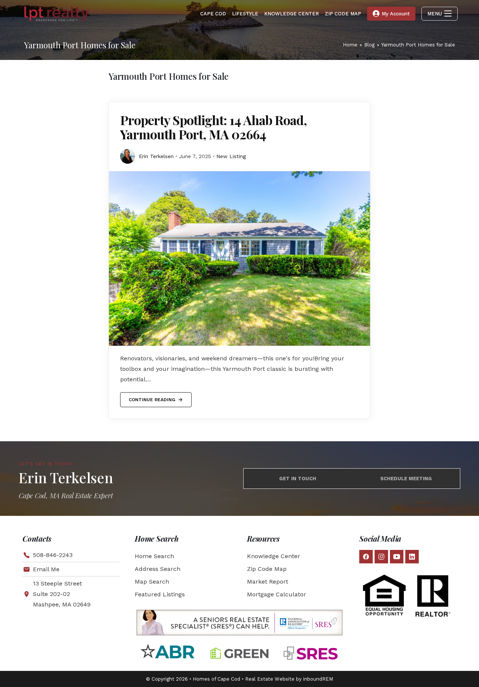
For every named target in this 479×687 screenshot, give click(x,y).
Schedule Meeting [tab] (406, 478)
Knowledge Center (273, 556)
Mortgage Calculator (276, 594)
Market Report (267, 581)
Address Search (157, 568)
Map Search (152, 581)
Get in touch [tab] (297, 478)
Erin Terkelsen (156, 156)
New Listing (231, 156)
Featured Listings (160, 594)
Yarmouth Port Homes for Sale (418, 45)
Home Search (154, 556)
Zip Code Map (267, 568)
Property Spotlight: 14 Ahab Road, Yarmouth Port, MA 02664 (213, 126)
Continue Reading (151, 397)
